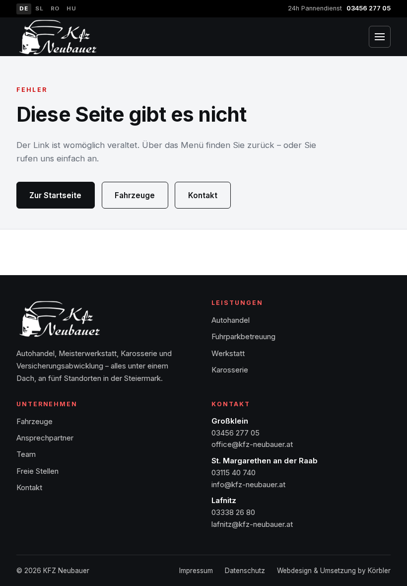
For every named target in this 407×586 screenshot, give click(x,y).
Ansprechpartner (44, 438)
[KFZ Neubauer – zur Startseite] (58, 37)
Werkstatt (228, 353)
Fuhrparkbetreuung (243, 336)
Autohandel (230, 320)
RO (55, 8)
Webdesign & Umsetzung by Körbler (334, 571)
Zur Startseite (55, 195)
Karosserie (229, 370)
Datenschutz (245, 571)
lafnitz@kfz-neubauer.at (252, 524)
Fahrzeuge (135, 195)
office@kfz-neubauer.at (252, 444)
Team (26, 454)
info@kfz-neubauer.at (248, 484)
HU (71, 8)
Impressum (196, 571)
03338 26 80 (233, 512)
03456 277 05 (368, 8)
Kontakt (202, 195)
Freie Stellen (37, 471)
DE (23, 8)
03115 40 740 (233, 472)
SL (39, 8)
